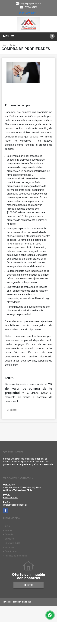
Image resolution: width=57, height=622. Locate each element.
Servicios (13, 45)
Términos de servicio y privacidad (16, 602)
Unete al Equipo (12, 543)
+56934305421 (30, 7)
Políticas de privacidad (16, 555)
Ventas (8, 530)
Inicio (4, 45)
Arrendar (9, 534)
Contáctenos (11, 551)
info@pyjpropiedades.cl (15, 505)
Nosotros (9, 547)
